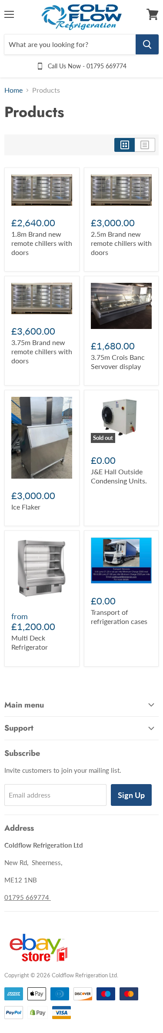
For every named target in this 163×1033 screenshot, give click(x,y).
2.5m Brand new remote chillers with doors (121, 243)
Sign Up (131, 795)
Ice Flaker (25, 507)
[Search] (147, 44)
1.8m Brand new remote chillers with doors (41, 243)
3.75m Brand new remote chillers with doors (41, 351)
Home (13, 90)
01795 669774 (27, 897)
